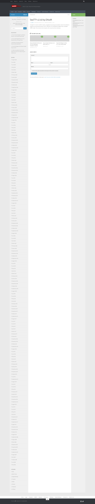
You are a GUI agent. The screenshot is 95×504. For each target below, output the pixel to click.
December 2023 (15, 140)
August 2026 (14, 59)
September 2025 (15, 87)
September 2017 (15, 316)
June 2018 (14, 296)
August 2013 (14, 381)
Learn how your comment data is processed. (52, 77)
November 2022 (15, 170)
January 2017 (14, 336)
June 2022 (14, 180)
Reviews (28, 11)
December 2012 (15, 396)
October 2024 (14, 115)
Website (32, 66)
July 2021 (13, 205)
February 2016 (14, 364)
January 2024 (14, 137)
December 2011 (15, 416)
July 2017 (13, 321)
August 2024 (14, 120)
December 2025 (15, 79)
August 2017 (14, 318)
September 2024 (15, 117)
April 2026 (14, 69)
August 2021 (14, 203)
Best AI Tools (14, 474)
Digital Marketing (15, 476)
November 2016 (15, 341)
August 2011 (14, 424)
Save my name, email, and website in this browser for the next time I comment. (45, 70)
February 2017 (14, 333)
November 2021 (15, 195)
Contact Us (21, 1)
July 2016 (13, 351)
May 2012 (14, 411)
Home (11, 1)
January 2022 (14, 190)
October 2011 (14, 419)
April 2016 (14, 359)
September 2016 (15, 346)
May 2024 (14, 127)
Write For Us (35, 1)
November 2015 (15, 371)
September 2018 (15, 288)
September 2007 (15, 452)
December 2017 (15, 308)
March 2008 (14, 442)
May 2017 (14, 326)
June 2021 (14, 208)
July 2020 (13, 235)
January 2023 (14, 165)
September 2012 (15, 401)
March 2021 (14, 215)
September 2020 (15, 230)
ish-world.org (75, 20)
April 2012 (14, 414)
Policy (26, 1)
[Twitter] (26, 14)
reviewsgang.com (76, 25)
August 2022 (14, 175)
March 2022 (14, 188)
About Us (15, 1)
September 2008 (15, 437)
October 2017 (14, 313)
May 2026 (14, 67)
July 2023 (13, 152)
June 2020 (14, 238)
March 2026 (14, 72)
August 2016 (14, 349)
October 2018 (14, 286)
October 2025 (14, 84)
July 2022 (13, 177)
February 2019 (14, 276)
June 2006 (14, 462)
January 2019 (14, 278)
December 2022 (15, 167)
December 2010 (15, 427)
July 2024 (13, 122)
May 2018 (14, 298)
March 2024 (14, 132)
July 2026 (13, 62)
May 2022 (14, 183)
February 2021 (14, 218)
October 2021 (14, 198)
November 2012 (15, 399)
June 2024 (14, 125)
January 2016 (14, 366)
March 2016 (14, 361)
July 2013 (13, 384)
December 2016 (15, 338)
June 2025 (14, 94)
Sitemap (29, 1)
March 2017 (14, 331)
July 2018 (13, 293)
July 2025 (13, 92)
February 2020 (14, 245)
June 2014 (14, 376)
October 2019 (14, 255)
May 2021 (14, 210)
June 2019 (14, 266)
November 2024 (15, 112)
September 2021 (15, 200)
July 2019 (13, 263)
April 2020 (14, 240)
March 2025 (14, 102)
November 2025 (15, 82)
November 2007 (15, 447)
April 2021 (14, 213)
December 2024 (15, 110)
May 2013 (14, 389)
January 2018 (14, 306)
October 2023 (14, 145)
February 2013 (14, 391)
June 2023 (14, 155)
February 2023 (14, 162)
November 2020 (15, 225)
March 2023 (14, 160)
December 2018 (15, 281)
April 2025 (14, 100)
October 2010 (14, 432)
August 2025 (14, 89)
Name (32, 62)
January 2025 (14, 107)
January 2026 (14, 77)
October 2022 (14, 172)
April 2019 (14, 271)
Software (38, 11)
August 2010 (14, 434)
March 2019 (14, 273)
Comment (33, 55)
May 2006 (14, 464)
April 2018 (14, 301)
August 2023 (14, 150)
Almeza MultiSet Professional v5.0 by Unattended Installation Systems (36, 44)
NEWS (24, 11)
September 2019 (15, 258)
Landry (32, 22)
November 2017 (15, 311)
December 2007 (15, 444)
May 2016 (14, 356)
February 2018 (14, 303)
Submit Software (45, 11)
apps (16, 11)
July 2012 (13, 406)
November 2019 (15, 253)
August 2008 (14, 439)
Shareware (34, 11)
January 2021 (14, 220)
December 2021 (15, 193)
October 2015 (14, 374)
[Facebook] (24, 14)
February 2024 (14, 135)
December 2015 (15, 369)
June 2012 (14, 409)
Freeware (20, 11)
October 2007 (14, 449)
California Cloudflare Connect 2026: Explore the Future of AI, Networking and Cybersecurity (18, 51)
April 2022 (14, 185)
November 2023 (15, 142)
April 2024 (14, 130)
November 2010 (15, 429)
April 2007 (14, 457)
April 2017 (14, 328)
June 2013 (14, 386)
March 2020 (14, 243)
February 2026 (14, 74)
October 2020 (14, 228)
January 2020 (14, 248)
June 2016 (14, 354)
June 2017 (14, 323)
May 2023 (14, 157)
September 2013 (15, 379)
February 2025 (14, 105)
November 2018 (15, 283)
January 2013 (14, 394)
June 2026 (14, 64)
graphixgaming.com (76, 22)
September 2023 (15, 147)
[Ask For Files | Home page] (16, 6)
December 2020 (15, 223)
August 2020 (14, 233)
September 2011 (15, 421)
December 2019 (15, 250)
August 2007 (14, 454)
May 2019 (14, 268)
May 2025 (14, 97)
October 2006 (14, 459)
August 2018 (14, 291)
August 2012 (14, 404)
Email (51, 62)
